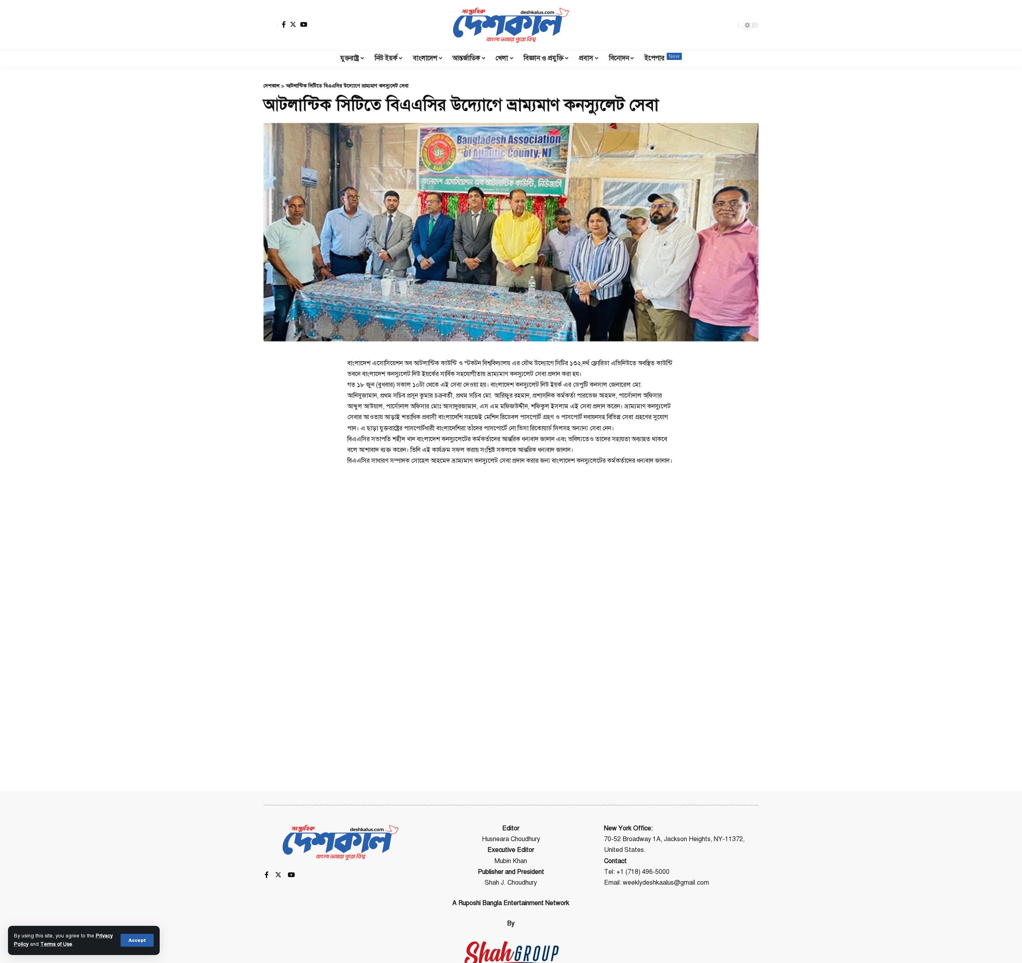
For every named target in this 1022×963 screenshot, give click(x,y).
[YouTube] (303, 24)
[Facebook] (284, 24)
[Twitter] (293, 24)
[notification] (718, 25)
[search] (730, 25)
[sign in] (270, 25)
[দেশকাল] (511, 25)
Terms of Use (56, 944)
